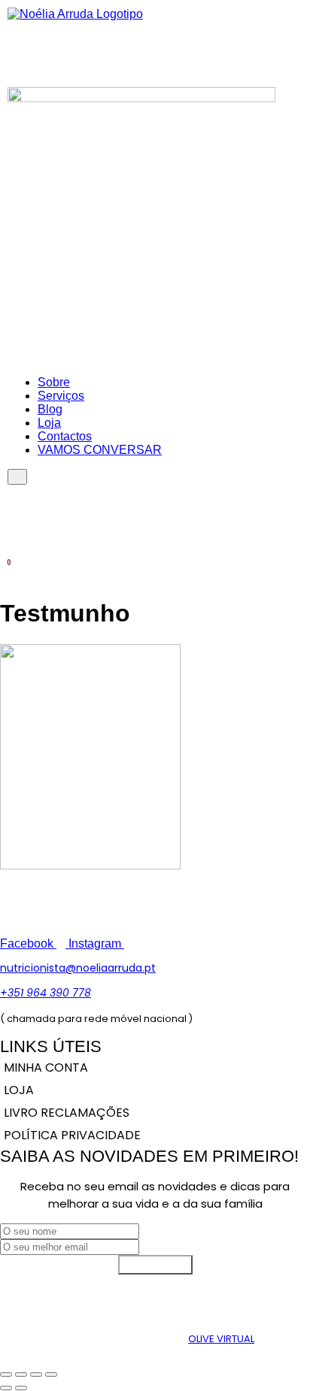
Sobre (54, 382)
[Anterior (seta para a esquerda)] (6, 1388)
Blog (50, 409)
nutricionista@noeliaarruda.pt (78, 967)
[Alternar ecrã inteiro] (21, 1374)
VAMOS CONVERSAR (100, 449)
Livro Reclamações (66, 1112)
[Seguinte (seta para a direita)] (21, 1388)
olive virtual (221, 1339)
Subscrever (155, 1264)
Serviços (61, 395)
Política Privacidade (72, 1135)
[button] (297, 42)
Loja (49, 422)
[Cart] (5, 569)
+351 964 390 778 (45, 992)
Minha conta (46, 1067)
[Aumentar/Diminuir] (6, 1374)
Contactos (65, 436)
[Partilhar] (36, 1374)
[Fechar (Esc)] (51, 1374)
